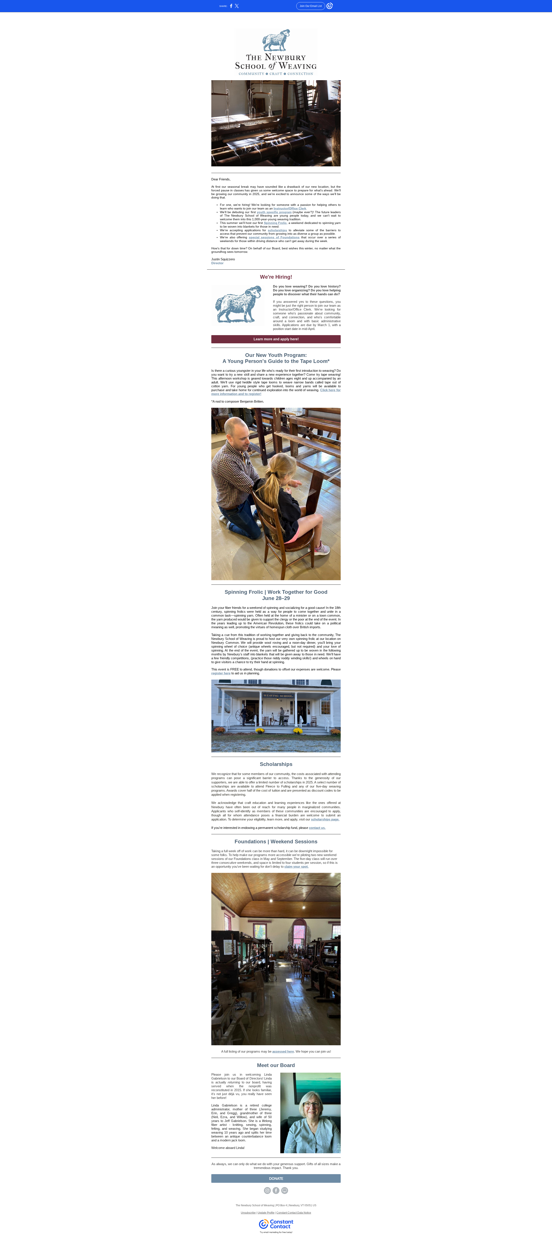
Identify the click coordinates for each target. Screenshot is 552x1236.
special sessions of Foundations (274, 237)
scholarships (277, 230)
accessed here (283, 1051)
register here (221, 673)
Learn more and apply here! (276, 339)
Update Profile (266, 1212)
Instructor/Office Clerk (290, 208)
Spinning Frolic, (275, 223)
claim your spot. (296, 866)
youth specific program (274, 212)
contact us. (317, 828)
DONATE (276, 1178)
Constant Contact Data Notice (293, 1212)
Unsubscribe (248, 1212)
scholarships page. (325, 819)
